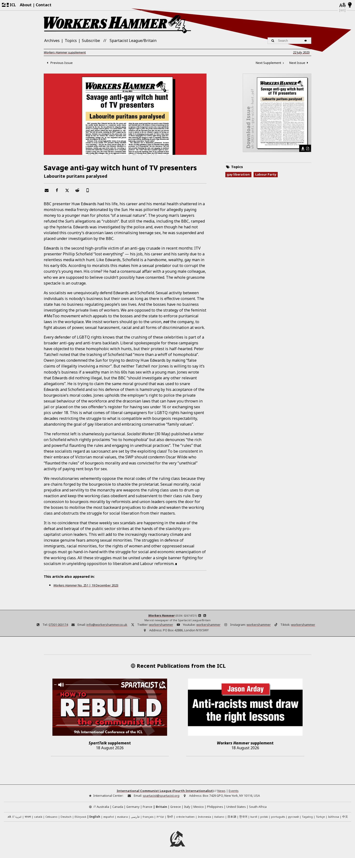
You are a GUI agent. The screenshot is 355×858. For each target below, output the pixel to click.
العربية (18, 817)
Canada (117, 806)
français (148, 816)
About (26, 4)
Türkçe (320, 816)
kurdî (253, 816)
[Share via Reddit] (77, 190)
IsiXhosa (333, 816)
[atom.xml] (200, 615)
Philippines (215, 806)
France (147, 806)
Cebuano (51, 816)
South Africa (258, 806)
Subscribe (91, 40)
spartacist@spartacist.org (161, 795)
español (108, 816)
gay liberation (238, 174)
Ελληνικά (80, 816)
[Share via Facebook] (56, 190)
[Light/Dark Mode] (350, 5)
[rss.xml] (205, 615)
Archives (52, 40)
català (38, 816)
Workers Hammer (161, 615)
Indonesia (204, 816)
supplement (65, 52)
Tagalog (307, 816)
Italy (187, 806)
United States (236, 806)
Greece (175, 806)
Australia (103, 806)
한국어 (243, 816)
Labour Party (265, 174)
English (94, 816)
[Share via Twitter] (67, 190)
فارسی (135, 816)
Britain (161, 806)
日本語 (231, 816)
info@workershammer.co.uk (106, 624)
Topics (71, 40)
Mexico (198, 806)
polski (264, 816)
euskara (122, 816)
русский (293, 816)
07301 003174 (58, 624)
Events (234, 791)
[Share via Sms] (87, 190)
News (221, 791)
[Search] (306, 41)
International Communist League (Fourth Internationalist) (165, 791)
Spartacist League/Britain (133, 40)
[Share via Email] (46, 190)
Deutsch (66, 816)
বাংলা (28, 817)
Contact (43, 4)
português (278, 816)
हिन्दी (170, 816)
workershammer (161, 624)
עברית (160, 816)
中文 (345, 816)
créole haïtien (185, 816)
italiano (219, 816)
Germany (133, 806)
